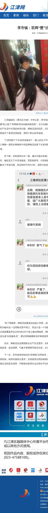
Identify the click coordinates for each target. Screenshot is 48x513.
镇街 (26, 15)
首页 (6, 15)
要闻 (16, 15)
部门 (36, 15)
